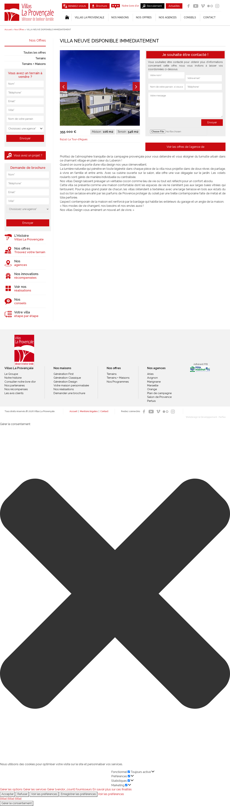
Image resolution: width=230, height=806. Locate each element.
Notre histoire (13, 377)
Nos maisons (62, 368)
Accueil (73, 411)
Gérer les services (34, 789)
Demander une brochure (69, 393)
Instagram (217, 6)
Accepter (7, 794)
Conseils (190, 17)
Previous (63, 86)
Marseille (152, 385)
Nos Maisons (120, 17)
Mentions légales (89, 411)
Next (136, 86)
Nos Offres (37, 40)
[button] (115, 594)
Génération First (63, 374)
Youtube (195, 6)
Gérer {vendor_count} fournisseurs (69, 789)
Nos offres (144, 17)
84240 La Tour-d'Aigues (74, 139)
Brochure (101, 5)
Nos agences (168, 17)
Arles (150, 374)
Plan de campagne (159, 393)
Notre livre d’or (130, 5)
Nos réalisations (64, 389)
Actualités (174, 5)
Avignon (152, 377)
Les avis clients (13, 393)
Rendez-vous (77, 6)
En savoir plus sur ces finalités (112, 789)
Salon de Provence (159, 397)
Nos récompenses (16, 389)
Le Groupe (11, 374)
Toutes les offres (34, 52)
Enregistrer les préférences (78, 794)
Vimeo (202, 6)
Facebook (188, 6)
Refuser (22, 794)
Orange (152, 389)
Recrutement (154, 5)
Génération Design (65, 381)
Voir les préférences (44, 794)
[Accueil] (67, 17)
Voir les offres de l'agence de (185, 147)
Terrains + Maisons (34, 64)
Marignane (154, 381)
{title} (3, 798)
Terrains (40, 58)
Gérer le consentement (16, 803)
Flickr (210, 6)
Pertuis (151, 401)
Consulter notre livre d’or (20, 381)
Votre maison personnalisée (71, 385)
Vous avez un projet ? (28, 155)
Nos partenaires (14, 385)
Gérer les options (11, 789)
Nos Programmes (118, 381)
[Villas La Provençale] (24, 350)
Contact (209, 17)
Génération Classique (67, 377)
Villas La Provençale (29, 12)
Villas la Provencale (89, 17)
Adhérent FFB (201, 364)
